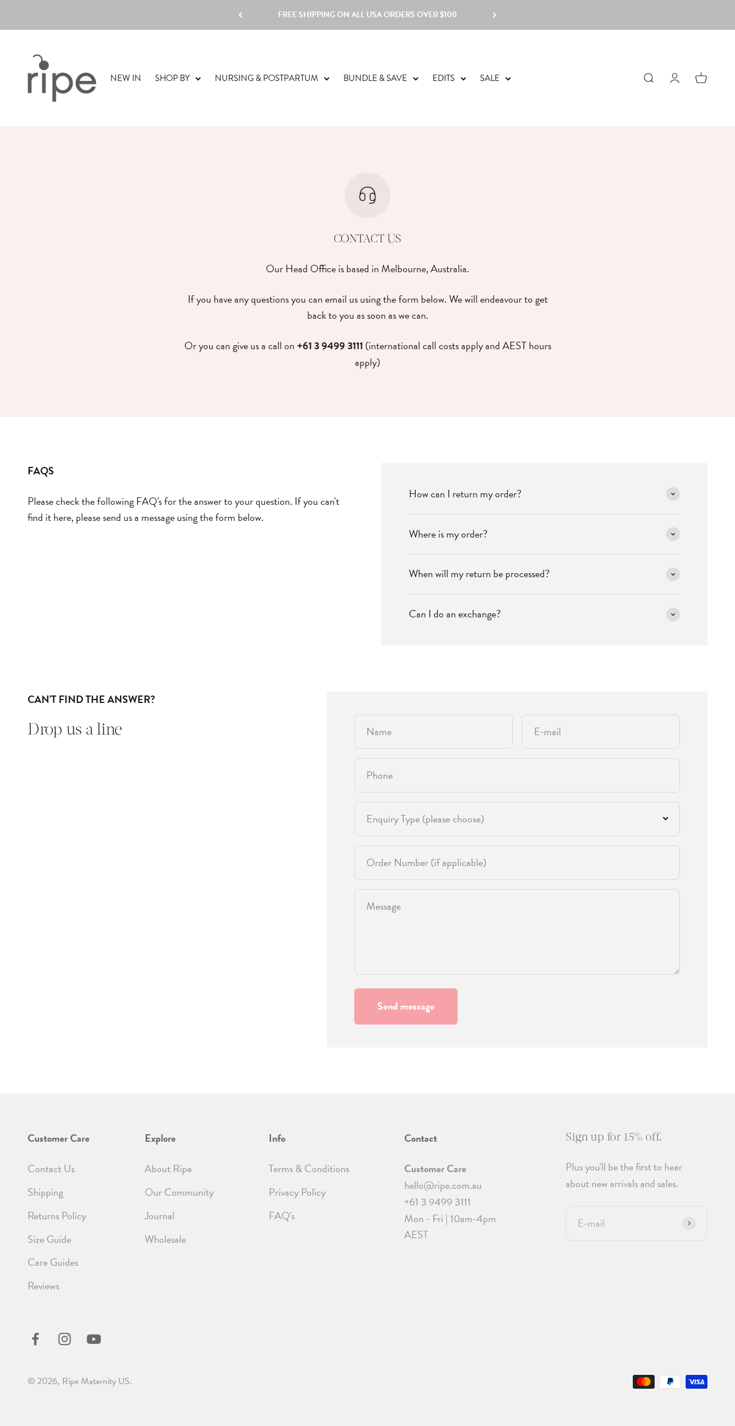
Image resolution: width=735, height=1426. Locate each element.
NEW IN (125, 78)
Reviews (43, 1285)
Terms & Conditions (309, 1168)
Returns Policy (57, 1215)
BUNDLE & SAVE (375, 78)
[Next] (495, 15)
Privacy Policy (297, 1192)
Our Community (179, 1192)
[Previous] (240, 15)
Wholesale (165, 1239)
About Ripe (168, 1168)
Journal (160, 1215)
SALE (490, 78)
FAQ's (282, 1215)
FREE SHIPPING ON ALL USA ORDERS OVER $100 (367, 15)
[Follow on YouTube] (94, 1339)
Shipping (45, 1192)
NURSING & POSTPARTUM (266, 78)
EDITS (443, 78)
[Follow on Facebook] (35, 1339)
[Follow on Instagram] (64, 1339)
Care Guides (53, 1262)
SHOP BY (172, 78)
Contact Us (51, 1168)
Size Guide (49, 1239)
